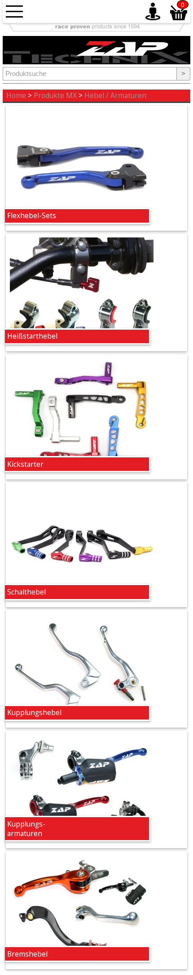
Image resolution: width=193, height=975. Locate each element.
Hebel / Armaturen (115, 95)
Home (16, 95)
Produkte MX (55, 95)
